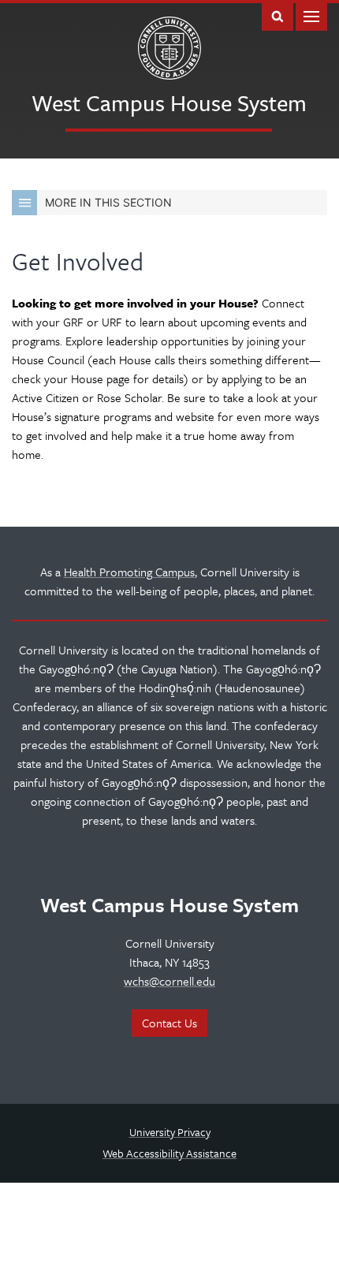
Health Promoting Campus (129, 571)
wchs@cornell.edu (169, 981)
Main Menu (311, 15)
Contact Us (169, 1022)
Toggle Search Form (277, 15)
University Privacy (169, 1132)
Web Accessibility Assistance (169, 1153)
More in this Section (108, 202)
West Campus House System (169, 102)
